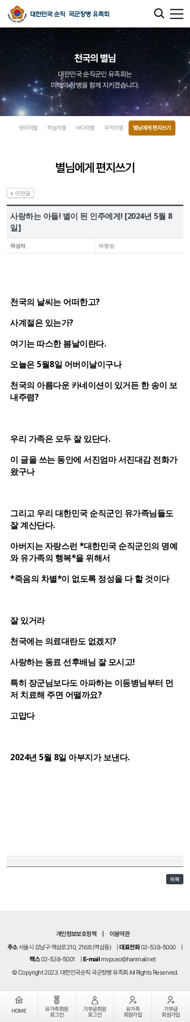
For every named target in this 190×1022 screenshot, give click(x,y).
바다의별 (85, 127)
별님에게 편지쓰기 (152, 127)
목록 (175, 879)
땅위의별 (28, 127)
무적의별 (113, 127)
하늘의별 (56, 127)
